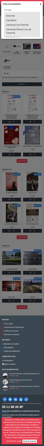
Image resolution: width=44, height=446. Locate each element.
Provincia (7, 10)
